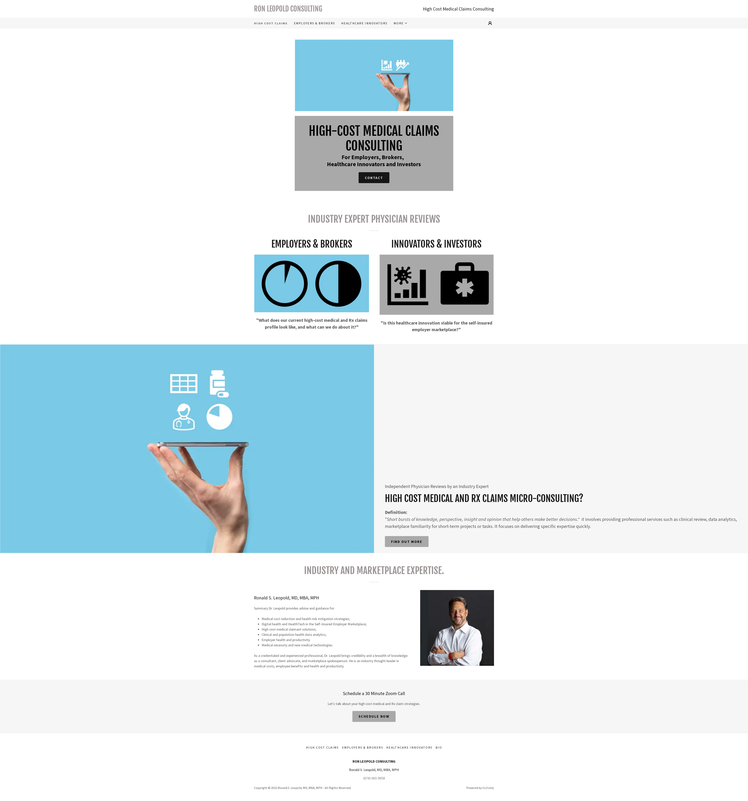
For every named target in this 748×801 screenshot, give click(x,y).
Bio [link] (439, 747)
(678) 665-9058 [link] (374, 778)
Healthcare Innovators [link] (364, 23)
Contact (374, 178)
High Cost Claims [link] (271, 23)
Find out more (406, 541)
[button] (401, 23)
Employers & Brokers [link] (314, 23)
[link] (314, 10)
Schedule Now (374, 716)
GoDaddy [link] (488, 788)
